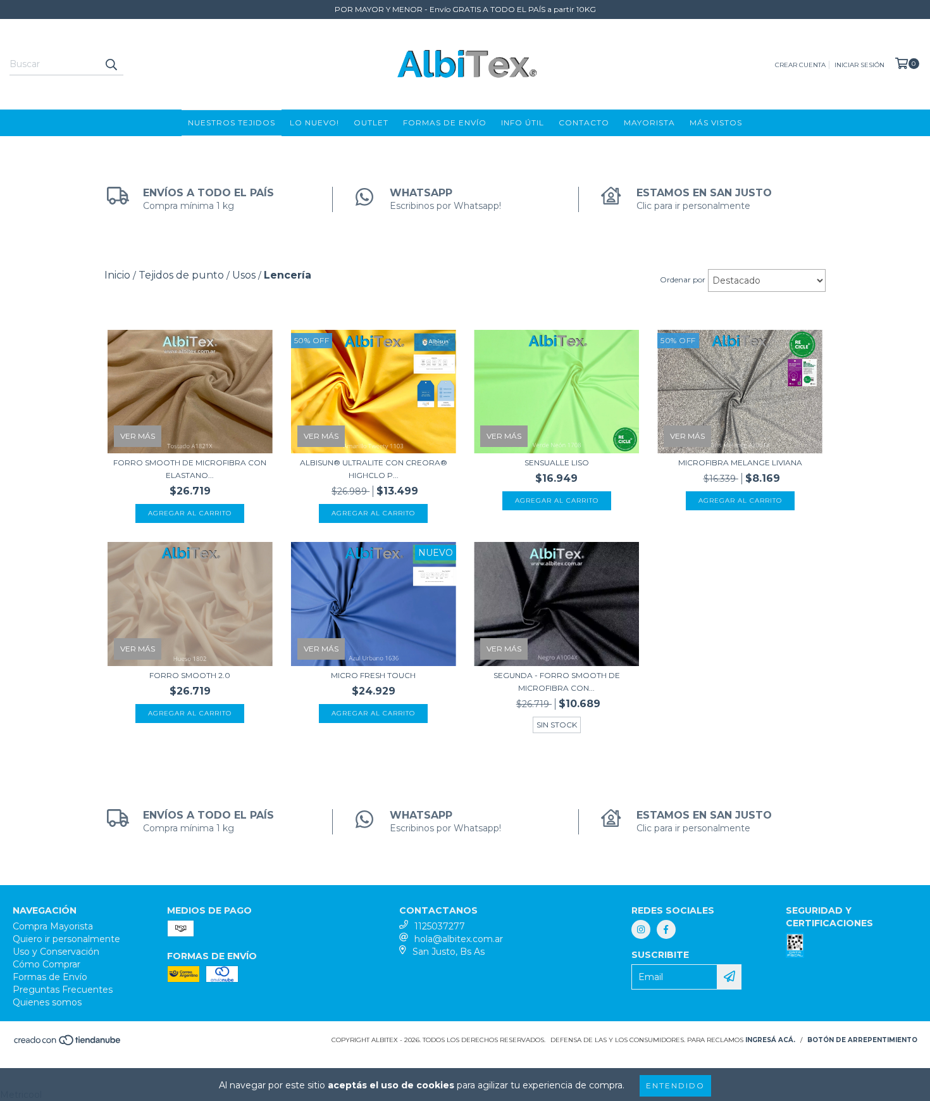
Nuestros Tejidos (231, 122)
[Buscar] (110, 64)
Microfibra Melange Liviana (740, 462)
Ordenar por (682, 279)
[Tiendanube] (68, 1044)
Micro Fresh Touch (373, 675)
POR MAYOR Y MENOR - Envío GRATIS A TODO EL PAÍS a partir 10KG (465, 9)
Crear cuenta (800, 65)
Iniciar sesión (859, 65)
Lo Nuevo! (314, 122)
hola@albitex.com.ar (458, 939)
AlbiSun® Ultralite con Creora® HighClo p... (373, 469)
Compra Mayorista (53, 926)
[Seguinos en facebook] (666, 929)
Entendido (675, 1085)
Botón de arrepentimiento (862, 1040)
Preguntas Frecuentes (63, 989)
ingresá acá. (770, 1040)
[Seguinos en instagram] (640, 929)
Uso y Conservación (56, 951)
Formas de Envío (445, 122)
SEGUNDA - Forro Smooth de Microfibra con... (556, 681)
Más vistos (716, 122)
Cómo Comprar (46, 964)
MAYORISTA (649, 122)
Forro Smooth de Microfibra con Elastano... (189, 469)
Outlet (371, 122)
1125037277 (439, 926)
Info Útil (522, 122)
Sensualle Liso (556, 462)
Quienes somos (47, 1002)
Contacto (584, 122)
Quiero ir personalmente (66, 939)
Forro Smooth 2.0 (189, 675)
